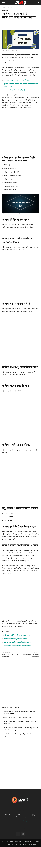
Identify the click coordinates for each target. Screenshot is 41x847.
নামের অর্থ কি (9, 7)
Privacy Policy (28, 841)
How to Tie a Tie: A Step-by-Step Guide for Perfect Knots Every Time (19, 712)
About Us (36, 841)
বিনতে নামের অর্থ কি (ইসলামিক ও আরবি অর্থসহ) (17, 646)
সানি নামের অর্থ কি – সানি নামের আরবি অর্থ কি (17, 635)
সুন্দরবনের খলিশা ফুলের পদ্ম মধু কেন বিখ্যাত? (17, 80)
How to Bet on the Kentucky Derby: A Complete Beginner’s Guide (18, 735)
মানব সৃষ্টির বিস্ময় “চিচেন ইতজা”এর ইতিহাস (16, 90)
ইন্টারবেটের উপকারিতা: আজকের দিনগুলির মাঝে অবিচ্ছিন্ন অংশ (17, 717)
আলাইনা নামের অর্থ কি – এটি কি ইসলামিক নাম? (10, 656)
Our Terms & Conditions (16, 841)
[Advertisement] (20, 133)
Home (3, 7)
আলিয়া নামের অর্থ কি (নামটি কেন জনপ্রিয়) (15, 639)
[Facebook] (18, 834)
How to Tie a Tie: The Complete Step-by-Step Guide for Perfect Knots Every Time (20, 729)
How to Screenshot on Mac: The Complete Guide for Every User (19, 723)
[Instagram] (23, 834)
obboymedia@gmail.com (24, 821)
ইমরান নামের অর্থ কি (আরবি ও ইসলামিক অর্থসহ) (17, 642)
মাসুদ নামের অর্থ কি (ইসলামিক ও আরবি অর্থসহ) (31, 656)
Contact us (5, 841)
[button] (3, 2)
